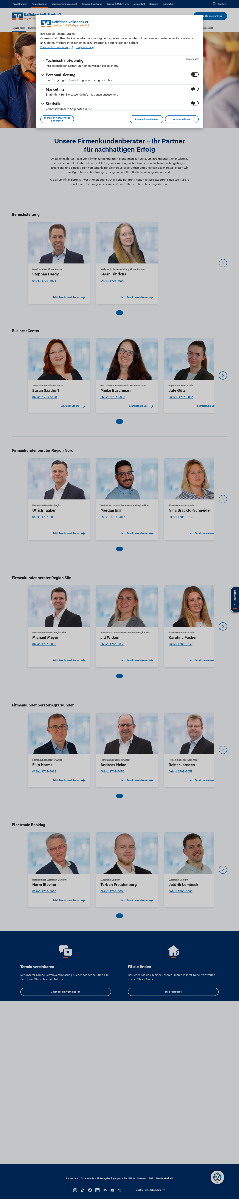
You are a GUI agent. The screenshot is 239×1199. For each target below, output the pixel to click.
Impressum (84, 47)
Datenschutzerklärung (55, 47)
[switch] (195, 74)
